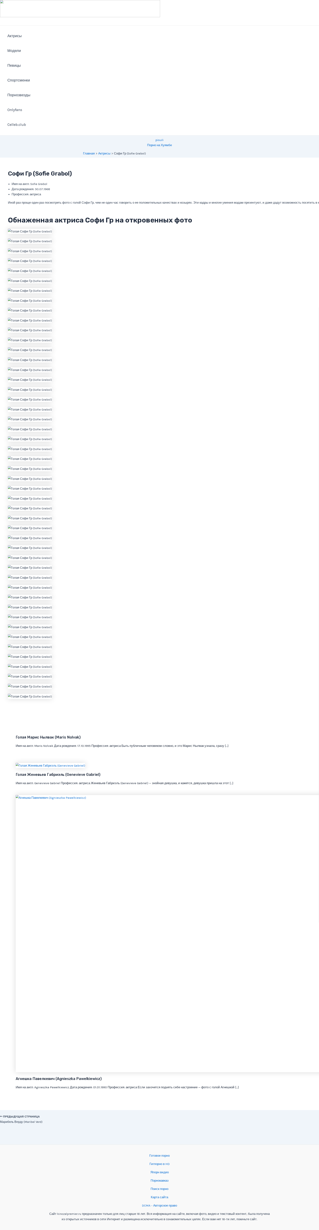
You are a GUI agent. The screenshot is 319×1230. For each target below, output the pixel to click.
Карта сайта (159, 1197)
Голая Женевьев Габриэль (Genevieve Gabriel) (58, 774)
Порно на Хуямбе (159, 145)
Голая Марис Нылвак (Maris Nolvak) (48, 737)
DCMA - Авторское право (159, 1205)
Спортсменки (18, 80)
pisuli (159, 140)
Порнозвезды (18, 95)
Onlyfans (14, 110)
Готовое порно (159, 1155)
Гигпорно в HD (160, 1164)
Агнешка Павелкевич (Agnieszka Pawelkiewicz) (59, 1078)
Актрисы (14, 36)
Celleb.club (16, 125)
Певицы (14, 65)
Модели (14, 51)
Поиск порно (159, 1189)
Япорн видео (159, 1172)
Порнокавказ (160, 1180)
